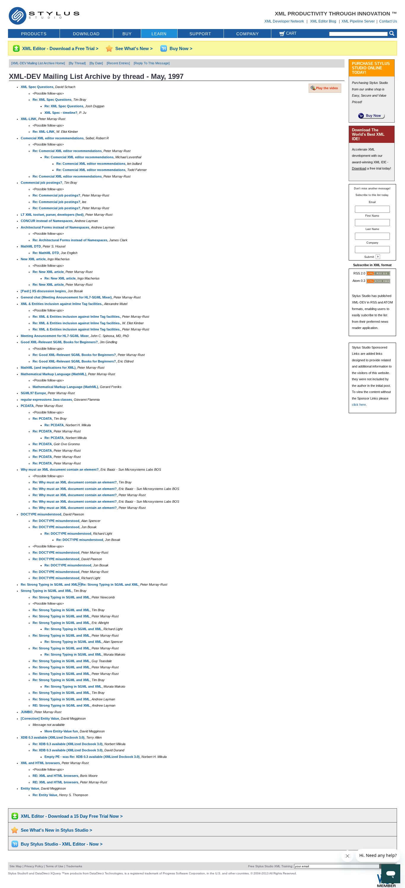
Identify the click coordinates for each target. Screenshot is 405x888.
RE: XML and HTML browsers (55, 775)
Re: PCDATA (42, 418)
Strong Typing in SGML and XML (46, 590)
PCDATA (27, 406)
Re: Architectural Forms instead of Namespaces (70, 240)
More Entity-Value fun (61, 731)
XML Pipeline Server (358, 21)
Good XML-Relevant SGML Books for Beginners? (59, 342)
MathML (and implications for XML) (48, 367)
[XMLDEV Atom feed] (378, 282)
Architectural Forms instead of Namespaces (55, 227)
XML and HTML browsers (40, 763)
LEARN (159, 33)
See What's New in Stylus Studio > (56, 830)
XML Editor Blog (323, 21)
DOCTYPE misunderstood (41, 514)
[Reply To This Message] (152, 63)
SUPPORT (200, 33)
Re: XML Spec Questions (52, 99)
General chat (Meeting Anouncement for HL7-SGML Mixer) (66, 297)
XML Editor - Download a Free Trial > (60, 48)
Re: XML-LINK (44, 131)
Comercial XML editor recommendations (52, 138)
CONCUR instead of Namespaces (47, 221)
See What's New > (134, 48)
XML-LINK (28, 119)
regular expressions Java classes (46, 399)
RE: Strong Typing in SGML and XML (61, 705)
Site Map (15, 866)
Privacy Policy (33, 866)
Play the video (327, 88)
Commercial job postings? (41, 182)
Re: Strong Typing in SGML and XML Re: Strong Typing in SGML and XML (79, 584)
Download (359, 168)
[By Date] (96, 63)
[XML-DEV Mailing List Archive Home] (38, 63)
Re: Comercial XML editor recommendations (67, 151)
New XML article (33, 259)
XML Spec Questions (37, 87)
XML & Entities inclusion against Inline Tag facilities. (61, 304)
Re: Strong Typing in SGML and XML (61, 597)
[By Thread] (77, 63)
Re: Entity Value (45, 795)
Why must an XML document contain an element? (60, 469)
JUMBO (27, 712)
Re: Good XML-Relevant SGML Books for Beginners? (74, 355)
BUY (127, 33)
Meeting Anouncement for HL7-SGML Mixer (55, 336)
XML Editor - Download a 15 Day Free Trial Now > (72, 816)
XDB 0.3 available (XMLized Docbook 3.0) (52, 737)
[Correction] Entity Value (40, 718)
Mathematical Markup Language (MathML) (53, 374)
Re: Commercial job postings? (56, 195)
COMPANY (247, 33)
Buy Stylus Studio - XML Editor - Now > (62, 844)
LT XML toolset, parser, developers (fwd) (52, 214)
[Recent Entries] (118, 63)
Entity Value (30, 788)
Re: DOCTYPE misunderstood (56, 521)
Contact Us (388, 21)
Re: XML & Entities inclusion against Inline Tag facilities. (76, 316)
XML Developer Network (284, 21)
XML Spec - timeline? (60, 112)
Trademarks (74, 866)
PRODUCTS (34, 33)
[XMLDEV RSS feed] (378, 274)
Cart (290, 33)
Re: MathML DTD (46, 253)
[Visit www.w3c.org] (386, 886)
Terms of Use (54, 866)
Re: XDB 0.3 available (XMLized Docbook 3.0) (68, 744)
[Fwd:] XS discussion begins (43, 291)
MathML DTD (31, 246)
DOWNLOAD (86, 33)
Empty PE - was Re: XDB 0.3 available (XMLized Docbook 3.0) (92, 756)
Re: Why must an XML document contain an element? (75, 482)
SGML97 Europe (33, 393)
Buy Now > (181, 48)
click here (359, 404)
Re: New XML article (48, 272)
